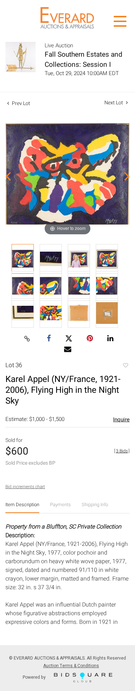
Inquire (121, 419)
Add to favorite (125, 366)
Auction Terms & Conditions (71, 665)
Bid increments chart (25, 486)
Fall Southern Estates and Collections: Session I (83, 59)
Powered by (35, 677)
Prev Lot (20, 103)
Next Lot (114, 103)
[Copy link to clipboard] (27, 339)
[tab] (22, 507)
